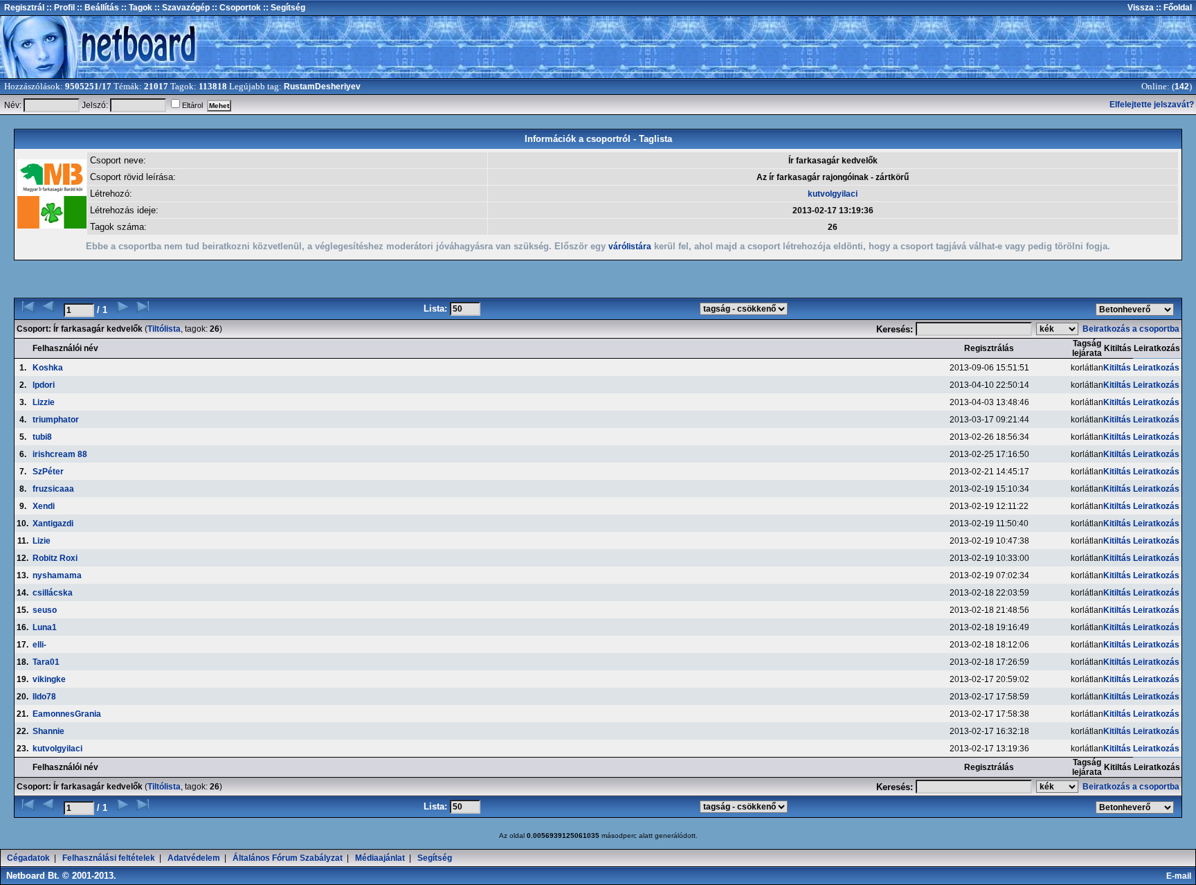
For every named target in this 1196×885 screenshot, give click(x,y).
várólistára (629, 246)
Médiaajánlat (380, 858)
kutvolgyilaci (833, 194)
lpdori (44, 385)
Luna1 (45, 627)
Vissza (1140, 7)
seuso (45, 610)
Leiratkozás (1156, 368)
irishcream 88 (60, 454)
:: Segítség (283, 7)
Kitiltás (1117, 368)
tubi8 (42, 437)
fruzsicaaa (53, 489)
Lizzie (44, 402)
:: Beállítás (97, 7)
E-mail (1180, 876)
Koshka (48, 368)
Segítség (434, 858)
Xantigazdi (53, 523)
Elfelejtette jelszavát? (1151, 104)
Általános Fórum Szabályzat (288, 858)
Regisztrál (24, 7)
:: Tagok (135, 7)
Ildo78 (44, 696)
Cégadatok (28, 858)
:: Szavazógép (182, 7)
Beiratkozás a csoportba (1131, 329)
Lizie (42, 541)
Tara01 (46, 662)
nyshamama (57, 575)
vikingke (49, 679)
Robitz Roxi (55, 558)
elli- (39, 645)
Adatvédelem (193, 858)
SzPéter (48, 471)
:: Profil (59, 7)
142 (1182, 86)
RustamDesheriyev (322, 86)
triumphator (56, 419)
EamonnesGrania (67, 714)
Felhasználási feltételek (108, 858)
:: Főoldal (1173, 7)
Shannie (48, 731)
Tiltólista (164, 329)
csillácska (53, 593)
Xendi (44, 506)
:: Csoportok (235, 7)
